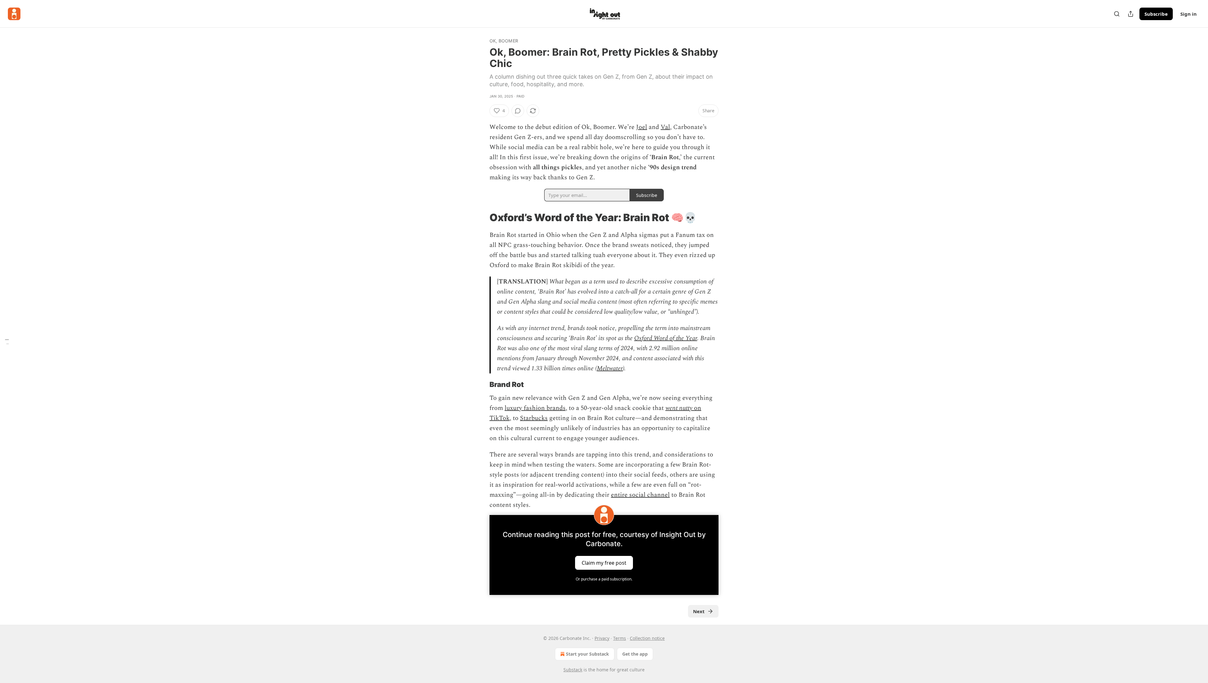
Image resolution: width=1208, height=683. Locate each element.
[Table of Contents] (7, 341)
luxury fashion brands (535, 408)
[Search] (1116, 14)
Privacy (602, 638)
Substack (572, 670)
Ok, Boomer (503, 40)
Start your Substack (587, 654)
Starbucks (534, 418)
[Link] (481, 217)
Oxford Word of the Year (665, 338)
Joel (641, 127)
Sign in (1188, 14)
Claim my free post (604, 562)
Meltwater (610, 368)
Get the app (635, 654)
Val (665, 127)
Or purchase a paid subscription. (604, 579)
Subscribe (1156, 14)
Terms (619, 638)
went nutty (678, 408)
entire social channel (640, 495)
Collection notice (647, 638)
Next (699, 611)
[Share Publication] (1130, 14)
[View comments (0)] (518, 110)
